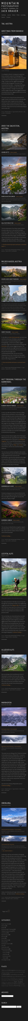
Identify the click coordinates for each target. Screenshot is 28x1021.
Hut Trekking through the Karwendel (13, 380)
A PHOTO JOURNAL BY (10, 8)
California (3, 972)
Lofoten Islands (17, 978)
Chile (23, 972)
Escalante (13, 976)
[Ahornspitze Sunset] (14, 725)
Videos (4, 958)
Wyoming (17, 986)
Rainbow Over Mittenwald (8, 406)
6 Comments (3, 543)
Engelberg (9, 976)
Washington (6, 985)
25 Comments (4, 639)
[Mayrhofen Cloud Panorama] (14, 743)
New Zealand (4, 940)
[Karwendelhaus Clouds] (14, 483)
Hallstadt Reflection (7, 223)
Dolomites (3, 346)
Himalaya (3, 942)
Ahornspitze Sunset (5, 729)
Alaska (3, 927)
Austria (16, 111)
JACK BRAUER (9, 11)
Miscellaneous (4, 949)
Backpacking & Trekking (15, 249)
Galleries (3, 15)
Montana (21, 978)
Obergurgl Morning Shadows (7, 829)
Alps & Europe (8, 111)
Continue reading (6, 536)
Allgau (15, 445)
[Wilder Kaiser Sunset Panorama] (14, 276)
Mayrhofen (6, 702)
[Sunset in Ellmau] (14, 329)
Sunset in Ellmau (6, 332)
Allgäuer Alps (15, 605)
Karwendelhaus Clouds (7, 486)
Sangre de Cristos (11, 982)
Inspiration (5, 954)
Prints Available (13, 152)
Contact (8, 17)
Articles (3, 925)
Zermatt (23, 985)
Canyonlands (11, 972)
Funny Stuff (5, 952)
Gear (2, 945)
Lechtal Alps (7, 553)
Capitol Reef (16, 972)
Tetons (15, 984)
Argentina (13, 970)
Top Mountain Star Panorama (7, 844)
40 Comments (4, 692)
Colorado (3, 933)
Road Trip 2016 (5, 924)
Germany (20, 111)
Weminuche (11, 985)
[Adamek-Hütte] (14, 149)
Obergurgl (6, 803)
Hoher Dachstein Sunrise (8, 196)
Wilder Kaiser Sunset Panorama (10, 279)
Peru (6, 982)
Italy (14, 978)
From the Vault (6, 951)
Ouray (21, 980)
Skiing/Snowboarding (15, 897)
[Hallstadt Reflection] (14, 220)
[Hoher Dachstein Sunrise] (14, 193)
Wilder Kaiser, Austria (11, 261)
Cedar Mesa (20, 972)
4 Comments (3, 115)
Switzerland (9, 984)
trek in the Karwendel (14, 337)
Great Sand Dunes (6, 978)
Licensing (23, 15)
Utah (19, 984)
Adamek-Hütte (5, 152)
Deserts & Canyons (5, 943)
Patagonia (3, 982)
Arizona (17, 970)
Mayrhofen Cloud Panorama (7, 746)
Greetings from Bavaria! (12, 31)
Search (3, 17)
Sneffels (3, 984)
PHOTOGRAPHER (10, 6)
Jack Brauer (8, 113)
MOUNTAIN (10, 3)
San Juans (18, 981)
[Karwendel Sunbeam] (14, 517)
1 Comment (3, 901)
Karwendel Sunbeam (6, 520)
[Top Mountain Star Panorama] (14, 841)
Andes (2, 938)
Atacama (20, 970)
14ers (3, 970)
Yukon (21, 985)
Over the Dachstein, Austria (10, 127)
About (13, 15)
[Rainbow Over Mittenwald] (14, 403)
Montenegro (3, 980)
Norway (3, 936)
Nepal (7, 979)
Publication (4, 947)
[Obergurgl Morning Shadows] (14, 826)
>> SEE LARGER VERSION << (7, 851)
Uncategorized (5, 959)
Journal (9, 15)
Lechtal (20, 445)
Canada (7, 972)
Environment (6, 956)
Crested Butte (13, 974)
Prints (18, 15)
